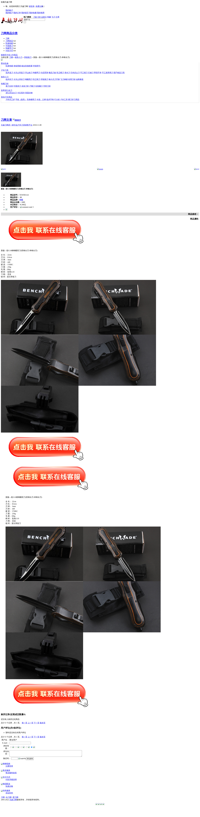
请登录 (31, 6)
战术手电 (50, 99)
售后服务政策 (11, 773)
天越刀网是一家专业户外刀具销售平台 (16, 125)
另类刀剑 (47, 86)
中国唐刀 (9, 46)
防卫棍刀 (60, 73)
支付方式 (6, 777)
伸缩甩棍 (17, 66)
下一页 (36, 723)
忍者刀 (91, 73)
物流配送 (6, 784)
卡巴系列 (21, 93)
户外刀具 (4, 70)
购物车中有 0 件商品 (9, 55)
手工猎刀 (84, 73)
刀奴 (35, 17)
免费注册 (39, 6)
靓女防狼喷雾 (27, 66)
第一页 (24, 723)
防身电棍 (9, 43)
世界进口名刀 (6, 90)
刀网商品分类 (9, 33)
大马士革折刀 (19, 79)
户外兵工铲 (10, 99)
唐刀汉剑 (9, 86)
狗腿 (49, 17)
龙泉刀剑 (25, 86)
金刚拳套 (79, 79)
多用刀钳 (72, 79)
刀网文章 (6, 119)
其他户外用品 (6, 97)
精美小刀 (18, 57)
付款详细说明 (11, 779)
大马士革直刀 (19, 73)
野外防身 (4, 63)
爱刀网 (15, 797)
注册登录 (9, 766)
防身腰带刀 (31, 99)
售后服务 (6, 770)
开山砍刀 (29, 73)
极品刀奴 (52, 73)
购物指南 (6, 764)
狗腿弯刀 (9, 48)
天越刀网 (13, 800)
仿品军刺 (44, 73)
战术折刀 (9, 79)
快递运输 (9, 786)
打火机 (57, 99)
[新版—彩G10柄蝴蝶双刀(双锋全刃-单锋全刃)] (22, 167)
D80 (39, 17)
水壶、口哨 (41, 99)
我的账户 (9, 10)
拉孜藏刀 (39, 86)
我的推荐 (40, 13)
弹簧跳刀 (27, 57)
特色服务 (6, 791)
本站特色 (9, 793)
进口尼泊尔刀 (11, 93)
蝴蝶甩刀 (29, 79)
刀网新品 (9, 41)
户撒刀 (32, 86)
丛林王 (44, 17)
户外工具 (64, 99)
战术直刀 (9, 73)
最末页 (42, 723)
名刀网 (8, 797)
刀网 (7, 38)
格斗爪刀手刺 (54, 79)
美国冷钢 (29, 93)
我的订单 (17, 13)
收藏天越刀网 (6, 2)
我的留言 (25, 13)
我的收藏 (33, 13)
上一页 (30, 723)
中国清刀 (17, 86)
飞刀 (53, 17)
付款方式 (9, 51)
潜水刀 (67, 73)
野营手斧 (98, 73)
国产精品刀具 (119, 73)
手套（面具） (21, 99)
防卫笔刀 (36, 79)
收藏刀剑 (4, 84)
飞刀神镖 (64, 79)
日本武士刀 (75, 73)
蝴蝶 (21, 200)
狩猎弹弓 (36, 66)
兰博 (57, 17)
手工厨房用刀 (107, 73)
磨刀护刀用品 (73, 99)
